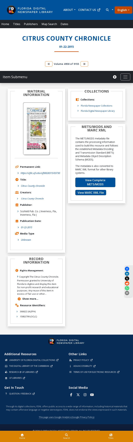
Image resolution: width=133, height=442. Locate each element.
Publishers (31, 24)
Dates (64, 24)
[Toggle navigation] (125, 76)
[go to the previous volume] (49, 64)
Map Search (49, 24)
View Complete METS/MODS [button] (95, 182)
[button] (109, 9)
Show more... (30, 298)
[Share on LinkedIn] (128, 273)
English (122, 10)
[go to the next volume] (84, 64)
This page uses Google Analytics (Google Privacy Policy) (66, 417)
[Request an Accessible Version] (115, 76)
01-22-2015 (26, 227)
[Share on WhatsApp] (128, 288)
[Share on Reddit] (128, 283)
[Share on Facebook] (128, 269)
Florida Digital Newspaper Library (98, 110)
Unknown (26, 239)
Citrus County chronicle (33, 185)
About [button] (68, 10)
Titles (16, 24)
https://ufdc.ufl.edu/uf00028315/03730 (40, 173)
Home (5, 24)
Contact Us (87, 10)
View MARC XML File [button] (91, 193)
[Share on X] (128, 278)
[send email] (128, 293)
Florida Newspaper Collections (96, 105)
